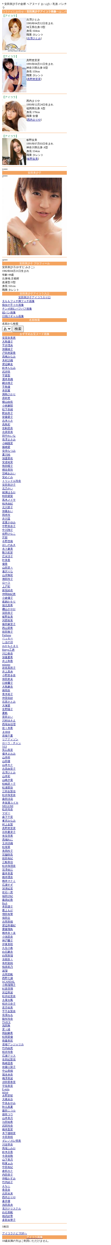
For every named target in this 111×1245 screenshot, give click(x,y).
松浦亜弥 (7, 787)
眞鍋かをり (9, 601)
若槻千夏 (7, 735)
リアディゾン (10, 739)
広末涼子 (7, 556)
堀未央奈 (7, 1074)
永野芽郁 (7, 1095)
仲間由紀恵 (9, 593)
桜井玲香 (7, 1051)
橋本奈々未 (9, 932)
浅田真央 (7, 1204)
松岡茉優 (7, 1036)
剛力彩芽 (7, 552)
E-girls (5, 1089)
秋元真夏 (7, 1106)
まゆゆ (6, 731)
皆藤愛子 (7, 416)
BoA (4, 903)
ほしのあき (9, 544)
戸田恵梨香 (9, 352)
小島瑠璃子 (9, 984)
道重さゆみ (9, 522)
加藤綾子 (7, 349)
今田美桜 (7, 1136)
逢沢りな (7, 571)
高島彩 (6, 424)
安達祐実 (7, 462)
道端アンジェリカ (13, 1044)
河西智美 (7, 620)
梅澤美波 (7, 1078)
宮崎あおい (9, 473)
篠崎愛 (6, 447)
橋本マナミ (9, 880)
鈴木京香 (7, 1152)
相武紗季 (7, 1216)
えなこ (6, 1185)
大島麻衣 (7, 686)
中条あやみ (9, 1103)
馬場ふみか (9, 1148)
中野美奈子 (9, 526)
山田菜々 (7, 567)
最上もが (7, 910)
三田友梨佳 (9, 791)
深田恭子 (7, 612)
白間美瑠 (7, 955)
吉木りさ (7, 420)
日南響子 (7, 682)
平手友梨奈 (9, 1011)
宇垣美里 (7, 1085)
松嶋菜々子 (9, 783)
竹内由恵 (7, 1048)
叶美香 (6, 560)
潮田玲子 (7, 578)
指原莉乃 (7, 966)
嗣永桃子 (7, 382)
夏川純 (6, 454)
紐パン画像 (9, 312)
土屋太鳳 (7, 999)
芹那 (5, 537)
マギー (6, 813)
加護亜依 (7, 458)
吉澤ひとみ (34, 38)
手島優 (6, 386)
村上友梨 (7, 824)
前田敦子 (7, 631)
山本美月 (7, 1118)
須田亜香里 (9, 1082)
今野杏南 (7, 541)
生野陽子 (7, 709)
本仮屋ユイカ (10, 802)
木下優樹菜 (9, 1133)
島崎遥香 (7, 1063)
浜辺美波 (7, 992)
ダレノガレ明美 (11, 1140)
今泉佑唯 (7, 1155)
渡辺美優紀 (9, 925)
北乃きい (7, 488)
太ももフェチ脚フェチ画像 (18, 301)
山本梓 (6, 757)
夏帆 (5, 712)
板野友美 (32, 158)
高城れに (7, 839)
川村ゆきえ (9, 720)
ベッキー (7, 638)
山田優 (6, 761)
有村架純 (7, 963)
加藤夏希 (7, 657)
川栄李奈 (7, 1144)
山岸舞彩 (7, 575)
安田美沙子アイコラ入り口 (34, 297)
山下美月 (7, 1159)
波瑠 (5, 970)
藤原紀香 (7, 899)
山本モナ (7, 764)
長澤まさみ (9, 439)
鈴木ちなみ (9, 367)
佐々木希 (7, 728)
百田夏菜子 (9, 831)
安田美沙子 (9, 484)
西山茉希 (7, 627)
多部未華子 (9, 1219)
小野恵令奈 (9, 675)
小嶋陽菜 (7, 443)
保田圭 (6, 917)
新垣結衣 (7, 590)
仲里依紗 (7, 697)
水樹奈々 (7, 959)
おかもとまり (10, 645)
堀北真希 (7, 605)
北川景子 (7, 507)
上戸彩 (6, 586)
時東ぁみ (7, 1163)
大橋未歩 (7, 1099)
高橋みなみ (9, 356)
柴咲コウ (7, 1114)
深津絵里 (7, 888)
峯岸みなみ (9, 820)
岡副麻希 (7, 1033)
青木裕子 (7, 694)
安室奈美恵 (9, 337)
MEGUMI (7, 806)
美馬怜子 (7, 850)
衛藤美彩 (7, 1040)
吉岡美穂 (7, 921)
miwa (5, 1092)
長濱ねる (7, 1014)
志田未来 (7, 1193)
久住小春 (7, 947)
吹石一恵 (7, 892)
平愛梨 (6, 375)
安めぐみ (7, 477)
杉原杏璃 (7, 988)
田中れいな (9, 435)
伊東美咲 (7, 944)
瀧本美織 (7, 379)
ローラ (6, 582)
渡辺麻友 (7, 364)
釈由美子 (7, 413)
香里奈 (6, 1189)
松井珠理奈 (9, 865)
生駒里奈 (7, 428)
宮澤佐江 (7, 869)
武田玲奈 (7, 1125)
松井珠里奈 (9, 795)
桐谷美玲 (7, 469)
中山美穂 (7, 1070)
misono (6, 664)
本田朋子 (7, 906)
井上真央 (7, 671)
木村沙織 (7, 360)
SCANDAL (8, 981)
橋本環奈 (7, 877)
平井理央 (7, 345)
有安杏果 (7, 835)
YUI (4, 746)
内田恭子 (7, 1174)
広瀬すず (7, 884)
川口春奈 (7, 653)
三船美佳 (7, 862)
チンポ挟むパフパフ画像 (17, 308)
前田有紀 (7, 858)
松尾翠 (6, 847)
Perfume (6, 635)
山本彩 (6, 776)
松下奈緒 (7, 409)
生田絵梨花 (9, 1059)
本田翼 (6, 390)
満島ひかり (9, 394)
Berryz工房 (8, 649)
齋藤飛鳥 (7, 929)
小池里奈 (7, 936)
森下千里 (7, 816)
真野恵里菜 (34, 79)
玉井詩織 (7, 843)
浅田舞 (6, 1025)
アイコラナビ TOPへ (14, 1233)
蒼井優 (6, 1201)
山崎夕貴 (7, 779)
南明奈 (6, 690)
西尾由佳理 (9, 724)
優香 (5, 563)
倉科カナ (7, 1170)
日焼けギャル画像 (13, 316)
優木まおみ (9, 753)
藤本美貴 (7, 873)
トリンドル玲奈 (11, 480)
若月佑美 (7, 1007)
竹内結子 (7, 1182)
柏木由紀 (7, 503)
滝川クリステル (11, 1208)
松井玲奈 (7, 809)
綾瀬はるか (9, 492)
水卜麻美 (7, 548)
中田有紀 (7, 1167)
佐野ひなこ (9, 533)
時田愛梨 (7, 496)
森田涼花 (7, 798)
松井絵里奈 (9, 996)
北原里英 (7, 431)
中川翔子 (7, 529)
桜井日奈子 (9, 1003)
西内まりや (34, 119)
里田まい (7, 716)
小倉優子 (7, 597)
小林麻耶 (7, 405)
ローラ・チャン (11, 743)
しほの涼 (7, 642)
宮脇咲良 (7, 854)
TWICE (6, 1022)
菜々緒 (6, 1029)
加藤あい (7, 511)
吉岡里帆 (7, 974)
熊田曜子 (7, 465)
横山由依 (7, 401)
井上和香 (7, 661)
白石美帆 (7, 1212)
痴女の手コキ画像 (13, 304)
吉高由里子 (9, 768)
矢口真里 (7, 749)
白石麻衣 (7, 951)
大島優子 (7, 341)
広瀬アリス (9, 1055)
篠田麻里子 (9, 624)
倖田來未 (7, 679)
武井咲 (6, 371)
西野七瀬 (7, 978)
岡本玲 (6, 514)
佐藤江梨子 (9, 1066)
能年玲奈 (7, 1018)
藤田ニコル (9, 1110)
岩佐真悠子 (9, 667)
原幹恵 (6, 398)
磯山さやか (9, 609)
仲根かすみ (9, 1178)
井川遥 (6, 518)
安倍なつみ (9, 450)
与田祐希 (7, 1121)
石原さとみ (9, 701)
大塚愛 (6, 705)
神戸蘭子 (7, 940)
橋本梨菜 (7, 1129)
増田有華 (7, 914)
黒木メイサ (9, 499)
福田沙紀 (7, 896)
